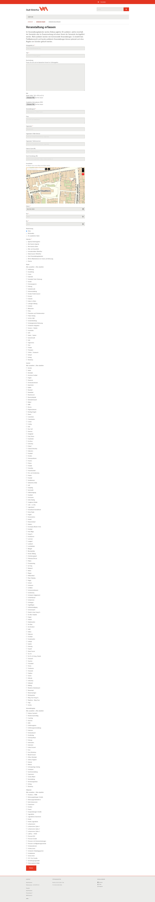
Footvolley (30, 468)
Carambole (31, 417)
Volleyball (30, 683)
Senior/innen (31, 855)
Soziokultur (31, 330)
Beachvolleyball (32, 397)
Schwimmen (31, 600)
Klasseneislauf (31, 522)
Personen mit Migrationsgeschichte (37, 843)
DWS (29, 723)
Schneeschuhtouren (33, 590)
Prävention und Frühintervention (36, 313)
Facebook (101, 882)
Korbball (30, 529)
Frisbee (30, 475)
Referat (30, 764)
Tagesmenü (31, 342)
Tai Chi (29, 653)
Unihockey (30, 680)
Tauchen (30, 661)
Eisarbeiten (31, 439)
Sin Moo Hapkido (32, 614)
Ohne (29, 231)
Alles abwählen (40, 267)
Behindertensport (32, 399)
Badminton (31, 385)
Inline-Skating (31, 500)
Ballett (29, 387)
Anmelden (103, 2)
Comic (29, 274)
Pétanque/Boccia (32, 558)
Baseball (30, 390)
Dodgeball (30, 434)
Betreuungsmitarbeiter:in (34, 799)
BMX (29, 404)
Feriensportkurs (32, 737)
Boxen (29, 414)
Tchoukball (30, 663)
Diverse (30, 261)
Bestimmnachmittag (33, 715)
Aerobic (30, 368)
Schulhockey (31, 592)
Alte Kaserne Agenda (33, 244)
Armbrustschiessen (33, 382)
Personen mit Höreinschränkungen (37, 841)
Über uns (30, 17)
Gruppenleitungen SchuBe (34, 812)
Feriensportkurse (32, 458)
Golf (29, 485)
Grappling (30, 487)
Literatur (30, 306)
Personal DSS (31, 836)
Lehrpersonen (31, 824)
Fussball (30, 478)
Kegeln (30, 514)
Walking (30, 685)
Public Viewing (31, 315)
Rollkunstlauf (31, 575)
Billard (29, 402)
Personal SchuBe (32, 838)
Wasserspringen (32, 693)
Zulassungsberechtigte (34, 863)
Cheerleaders (31, 419)
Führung (30, 286)
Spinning (30, 646)
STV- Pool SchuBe (32, 858)
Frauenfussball (31, 470)
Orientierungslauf (32, 556)
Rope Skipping (31, 578)
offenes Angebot (32, 759)
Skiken (29, 631)
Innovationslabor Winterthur (35, 251)
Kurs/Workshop (32, 752)
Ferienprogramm (32, 284)
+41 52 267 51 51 (36, 885)
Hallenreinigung (32, 492)
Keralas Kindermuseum (34, 294)
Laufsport (30, 544)
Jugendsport (31, 507)
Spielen (30, 644)
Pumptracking (31, 563)
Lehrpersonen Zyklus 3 (34, 831)
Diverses (30, 431)
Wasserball (31, 690)
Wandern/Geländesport (34, 688)
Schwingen (31, 602)
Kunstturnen (31, 536)
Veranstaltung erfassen (54, 22)
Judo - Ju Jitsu (32, 504)
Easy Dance (31, 436)
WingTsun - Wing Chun (34, 700)
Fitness (30, 463)
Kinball (29, 519)
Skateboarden (31, 622)
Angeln (29, 377)
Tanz (29, 345)
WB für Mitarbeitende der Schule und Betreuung (40, 258)
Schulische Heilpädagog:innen (36, 851)
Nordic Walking (32, 553)
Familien (30, 807)
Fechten (30, 456)
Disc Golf (30, 429)
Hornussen (31, 497)
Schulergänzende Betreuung (35, 323)
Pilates (29, 561)
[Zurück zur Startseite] (37, 10)
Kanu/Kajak (31, 512)
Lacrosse (30, 539)
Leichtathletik (31, 546)
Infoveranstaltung (32, 291)
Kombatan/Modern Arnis (34, 526)
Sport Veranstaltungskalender (35, 256)
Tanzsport (30, 658)
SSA (29, 340)
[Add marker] (83, 174)
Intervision (30, 745)
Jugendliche (31, 814)
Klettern (30, 524)
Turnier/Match (31, 776)
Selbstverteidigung (32, 607)
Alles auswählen (30, 267)
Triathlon (30, 673)
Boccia (29, 407)
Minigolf (30, 548)
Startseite (30, 22)
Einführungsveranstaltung (34, 728)
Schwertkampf (31, 597)
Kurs (29, 750)
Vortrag (30, 357)
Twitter (100, 884)
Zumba (30, 705)
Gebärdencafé (31, 289)
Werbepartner (31, 695)
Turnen (29, 675)
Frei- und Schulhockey (33, 473)
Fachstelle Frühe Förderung (35, 279)
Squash (30, 649)
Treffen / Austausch (33, 352)
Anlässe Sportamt (32, 713)
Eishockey (30, 443)
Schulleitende (31, 853)
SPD (29, 333)
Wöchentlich (31, 233)
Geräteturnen (31, 480)
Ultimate (30, 678)
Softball (30, 641)
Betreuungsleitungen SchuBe (35, 797)
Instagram (101, 886)
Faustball (30, 453)
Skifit (29, 629)
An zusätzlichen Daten (33, 236)
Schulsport (30, 769)
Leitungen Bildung (32, 303)
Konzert (30, 296)
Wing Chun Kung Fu (33, 697)
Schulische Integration (33, 325)
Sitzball (30, 619)
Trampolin (30, 671)
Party (29, 311)
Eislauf (29, 446)
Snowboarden (31, 639)
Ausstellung (31, 272)
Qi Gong (30, 566)
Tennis (29, 666)
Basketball (30, 392)
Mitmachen (31, 308)
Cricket (29, 421)
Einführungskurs (32, 725)
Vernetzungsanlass (33, 781)
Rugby (29, 580)
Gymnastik (30, 490)
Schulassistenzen (32, 846)
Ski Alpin (30, 624)
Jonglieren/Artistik (32, 502)
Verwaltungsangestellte (34, 860)
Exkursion (30, 730)
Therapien (30, 350)
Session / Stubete (32, 328)
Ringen (29, 573)
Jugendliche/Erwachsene (34, 816)
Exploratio (30, 276)
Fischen (30, 460)
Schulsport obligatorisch (34, 595)
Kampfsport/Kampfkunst (34, 509)
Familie (30, 281)
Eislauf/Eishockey (32, 448)
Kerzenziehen (31, 517)
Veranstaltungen (40, 22)
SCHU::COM (31, 318)
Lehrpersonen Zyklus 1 (34, 826)
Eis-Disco (30, 441)
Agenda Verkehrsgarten (34, 241)
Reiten (29, 570)
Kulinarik (30, 298)
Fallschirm (30, 451)
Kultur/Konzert (32, 747)
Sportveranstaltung (33, 772)
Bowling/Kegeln (32, 412)
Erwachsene (31, 804)
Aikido (29, 370)
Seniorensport (31, 609)
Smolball (30, 636)
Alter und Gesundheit (33, 249)
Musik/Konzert (32, 754)
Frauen (29, 809)
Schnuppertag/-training (34, 767)
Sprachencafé (31, 338)
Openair (30, 762)
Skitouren (30, 634)
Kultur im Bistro (32, 301)
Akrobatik (30, 373)
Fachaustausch (32, 733)
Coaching (30, 718)
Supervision (31, 774)
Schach (30, 583)
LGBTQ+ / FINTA (32, 834)
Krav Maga (31, 531)
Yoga (29, 702)
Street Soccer (31, 651)
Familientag (31, 735)
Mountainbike (31, 551)
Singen (29, 617)
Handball (30, 495)
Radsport (30, 568)
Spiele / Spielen (32, 335)
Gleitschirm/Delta (32, 482)
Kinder (29, 819)
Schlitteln (30, 587)
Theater (30, 347)
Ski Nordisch (31, 627)
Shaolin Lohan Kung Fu (34, 612)
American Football (32, 375)
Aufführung (31, 269)
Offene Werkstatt (32, 757)
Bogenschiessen (32, 409)
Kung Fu (30, 534)
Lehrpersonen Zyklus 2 (34, 829)
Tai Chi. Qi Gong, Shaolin (34, 656)
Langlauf (30, 541)
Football (30, 465)
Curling (30, 424)
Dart (29, 426)
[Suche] (126, 9)
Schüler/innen (31, 848)
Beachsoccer (31, 395)
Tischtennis (31, 668)
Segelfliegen (31, 605)
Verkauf (30, 355)
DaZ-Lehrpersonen (32, 802)
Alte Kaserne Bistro (33, 246)
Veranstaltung (31, 779)
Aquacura (30, 380)
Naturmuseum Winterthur (34, 254)
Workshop (30, 359)
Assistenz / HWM (32, 794)
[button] (49, 169)
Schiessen (30, 585)
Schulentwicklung (32, 320)
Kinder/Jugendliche (33, 821)
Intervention (31, 742)
